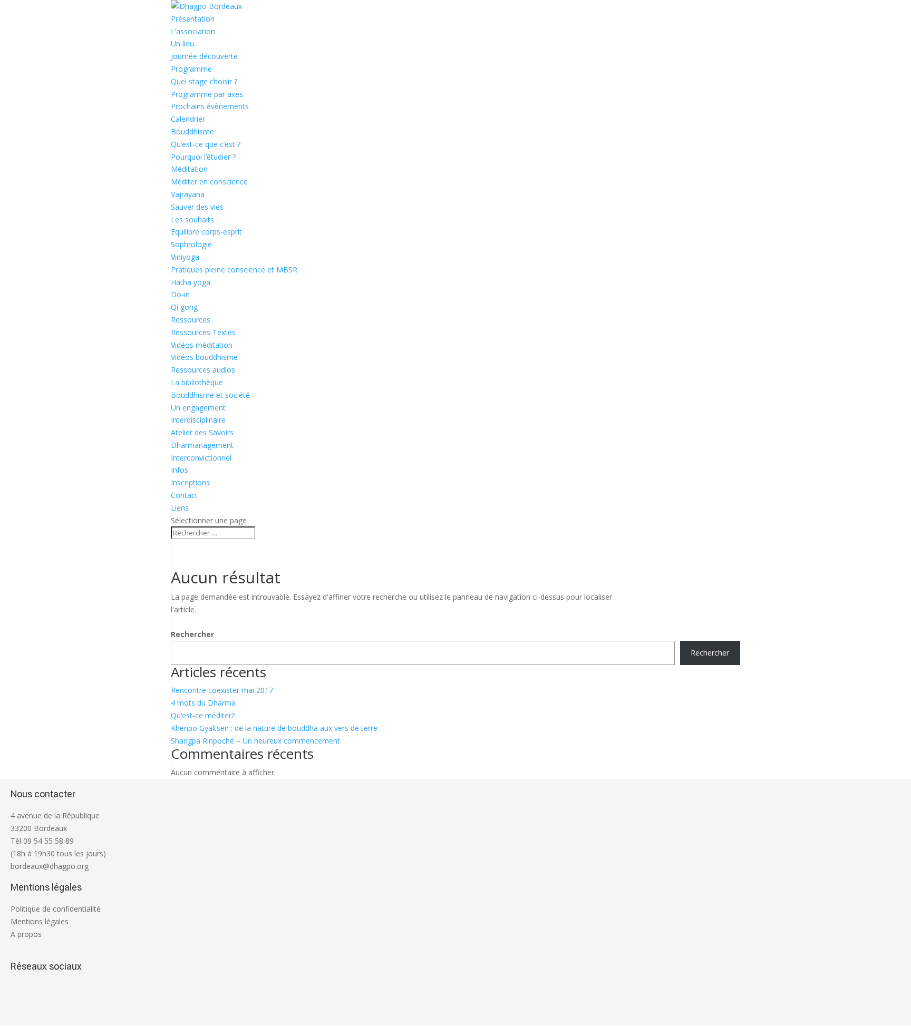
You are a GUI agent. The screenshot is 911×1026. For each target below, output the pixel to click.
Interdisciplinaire (198, 420)
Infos (179, 470)
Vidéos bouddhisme (204, 357)
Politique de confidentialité (56, 909)
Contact (184, 495)
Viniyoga (185, 257)
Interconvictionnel (201, 458)
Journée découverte (204, 56)
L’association (193, 31)
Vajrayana (188, 194)
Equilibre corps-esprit (206, 232)
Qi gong (184, 307)
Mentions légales (40, 921)
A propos (26, 934)
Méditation (189, 169)
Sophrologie (191, 244)
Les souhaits (192, 219)
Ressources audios (203, 370)
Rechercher (192, 634)
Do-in (180, 294)
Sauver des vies (197, 207)
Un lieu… (185, 43)
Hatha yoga (190, 282)
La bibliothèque (197, 382)
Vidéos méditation (201, 345)
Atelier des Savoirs (202, 432)
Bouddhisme (192, 131)
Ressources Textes (203, 332)
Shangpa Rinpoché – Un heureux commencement (255, 741)
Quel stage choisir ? (204, 81)
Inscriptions (190, 482)
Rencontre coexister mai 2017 (222, 690)
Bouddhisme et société (210, 395)
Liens (180, 508)
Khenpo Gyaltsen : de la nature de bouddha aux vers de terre (274, 728)
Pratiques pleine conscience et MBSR (234, 270)
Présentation (193, 19)
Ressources (190, 320)
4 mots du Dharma (203, 703)
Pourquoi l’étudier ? (203, 157)
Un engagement (198, 408)
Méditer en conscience (209, 182)
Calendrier (188, 119)
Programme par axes (207, 94)
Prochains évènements (210, 106)
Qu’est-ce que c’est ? (205, 144)
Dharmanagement (202, 445)
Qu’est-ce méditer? (203, 715)
